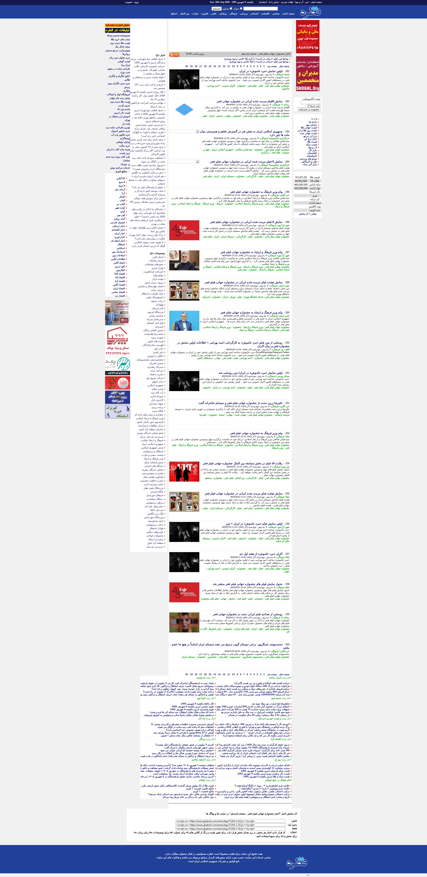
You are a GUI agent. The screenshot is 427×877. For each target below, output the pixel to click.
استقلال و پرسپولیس (153, 451)
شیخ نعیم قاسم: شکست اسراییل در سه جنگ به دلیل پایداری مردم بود (255, 712)
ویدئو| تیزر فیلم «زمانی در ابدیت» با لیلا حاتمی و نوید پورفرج (258, 61)
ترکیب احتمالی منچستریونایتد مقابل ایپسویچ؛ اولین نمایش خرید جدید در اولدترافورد (249, 794)
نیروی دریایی (157, 290)
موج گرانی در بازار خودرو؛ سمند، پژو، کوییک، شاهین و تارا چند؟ (183, 688)
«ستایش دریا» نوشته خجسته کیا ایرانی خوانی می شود (187, 750)
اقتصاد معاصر (118, 292)
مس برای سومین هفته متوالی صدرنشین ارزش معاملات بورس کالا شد (147, 202)
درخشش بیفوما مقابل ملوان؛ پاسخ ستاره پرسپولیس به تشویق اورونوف (179, 715)
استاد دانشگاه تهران (253, 297)
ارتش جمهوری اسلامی (152, 447)
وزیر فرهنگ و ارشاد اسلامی (249, 203)
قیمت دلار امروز (122, 112)
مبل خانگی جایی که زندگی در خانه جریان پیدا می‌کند (188, 797)
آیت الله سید (157, 392)
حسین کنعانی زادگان (153, 330)
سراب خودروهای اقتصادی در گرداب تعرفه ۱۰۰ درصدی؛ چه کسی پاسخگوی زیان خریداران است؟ (242, 732)
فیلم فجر (252, 85)
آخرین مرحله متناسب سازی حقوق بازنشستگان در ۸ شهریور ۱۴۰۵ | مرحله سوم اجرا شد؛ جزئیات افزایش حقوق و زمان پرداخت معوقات (147, 776)
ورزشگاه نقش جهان (153, 488)
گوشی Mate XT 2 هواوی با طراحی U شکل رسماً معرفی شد (183, 732)
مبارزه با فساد (156, 374)
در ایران (217, 387)
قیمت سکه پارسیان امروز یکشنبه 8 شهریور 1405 (265, 770)
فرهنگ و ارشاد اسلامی (189, 203)
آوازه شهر (120, 207)
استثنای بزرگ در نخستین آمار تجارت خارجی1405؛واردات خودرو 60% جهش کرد (250, 706)
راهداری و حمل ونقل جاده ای (149, 414)
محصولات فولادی (155, 535)
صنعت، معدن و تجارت (152, 455)
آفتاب (122, 200)
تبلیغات (201, 780)
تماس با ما (274, 2)
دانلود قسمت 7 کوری (203, 791)
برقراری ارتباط (155, 539)
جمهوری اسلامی (155, 385)
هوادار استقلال (156, 528)
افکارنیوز (120, 270)
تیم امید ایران (156, 370)
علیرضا (203, 414)
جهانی (228, 116)
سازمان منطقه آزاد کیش (151, 429)
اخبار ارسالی (118, 226)
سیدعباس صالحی (244, 149)
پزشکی (223, 13)
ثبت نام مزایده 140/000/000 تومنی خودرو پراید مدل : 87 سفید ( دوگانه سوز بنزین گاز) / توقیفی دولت (239, 694)
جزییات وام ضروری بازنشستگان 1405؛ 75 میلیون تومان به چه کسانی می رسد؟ (250, 747)
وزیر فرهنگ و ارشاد (253, 266)
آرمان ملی (120, 189)
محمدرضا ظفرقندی (153, 334)
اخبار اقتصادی (118, 229)
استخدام (263, 2)
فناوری (204, 13)
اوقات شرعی (287, 2)
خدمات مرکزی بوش (120, 167)
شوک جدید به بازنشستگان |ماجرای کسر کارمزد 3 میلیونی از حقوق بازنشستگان (175, 683)
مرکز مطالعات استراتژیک (150, 425)
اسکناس (121, 248)
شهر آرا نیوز (283, 225)
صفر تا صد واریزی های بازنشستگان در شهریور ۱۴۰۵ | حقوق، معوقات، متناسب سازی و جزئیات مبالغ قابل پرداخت (158, 770)
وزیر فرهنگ (208, 203)
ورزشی (244, 13)
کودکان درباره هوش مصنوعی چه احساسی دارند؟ (190, 729)
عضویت (128, 2)
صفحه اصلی (316, 2)
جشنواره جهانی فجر (279, 116)
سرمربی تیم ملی (154, 546)
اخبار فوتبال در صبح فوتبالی (278, 780)
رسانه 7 (285, 104)
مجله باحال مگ (122, 46)
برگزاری (265, 152)
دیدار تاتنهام (157, 381)
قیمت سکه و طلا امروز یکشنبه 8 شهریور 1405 (266, 776)
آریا (123, 193)
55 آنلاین (120, 178)
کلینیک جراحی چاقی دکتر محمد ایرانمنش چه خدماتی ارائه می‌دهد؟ (181, 794)
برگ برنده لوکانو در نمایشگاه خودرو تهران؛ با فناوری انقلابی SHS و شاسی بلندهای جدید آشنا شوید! (241, 727)
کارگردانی (252, 176)
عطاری (126, 90)
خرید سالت (124, 145)
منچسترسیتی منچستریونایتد (150, 359)
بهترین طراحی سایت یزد (118, 127)
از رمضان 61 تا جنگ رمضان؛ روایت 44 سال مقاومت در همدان (259, 715)
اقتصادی (265, 13)
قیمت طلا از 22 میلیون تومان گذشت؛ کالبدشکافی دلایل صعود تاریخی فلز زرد (176, 785)
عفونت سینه (157, 337)
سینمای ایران (227, 176)
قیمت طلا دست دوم (120, 43)
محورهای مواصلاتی (154, 264)
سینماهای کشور (204, 358)
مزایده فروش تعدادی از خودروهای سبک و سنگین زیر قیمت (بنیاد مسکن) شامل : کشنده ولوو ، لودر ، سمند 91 (236, 688)
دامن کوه (158, 348)
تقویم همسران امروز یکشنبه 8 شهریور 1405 (192, 709)
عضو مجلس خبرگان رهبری (150, 433)
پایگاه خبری (157, 411)
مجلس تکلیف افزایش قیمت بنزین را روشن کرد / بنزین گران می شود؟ (255, 756)
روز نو (278, 759)
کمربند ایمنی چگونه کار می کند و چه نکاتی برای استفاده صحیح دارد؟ (256, 735)
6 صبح (122, 182)
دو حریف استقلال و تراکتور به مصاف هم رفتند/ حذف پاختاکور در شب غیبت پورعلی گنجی (170, 756)
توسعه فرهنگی (282, 414)
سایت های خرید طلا (120, 39)
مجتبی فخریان (156, 363)
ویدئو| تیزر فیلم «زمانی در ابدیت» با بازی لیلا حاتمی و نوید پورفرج (256, 58)
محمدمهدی (235, 656)
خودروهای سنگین (154, 532)
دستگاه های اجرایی (154, 466)
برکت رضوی (157, 301)
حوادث (195, 13)
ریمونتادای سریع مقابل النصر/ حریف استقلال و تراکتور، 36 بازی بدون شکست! (175, 686)
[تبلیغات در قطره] (117, 32)
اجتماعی (254, 13)
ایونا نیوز (201, 698)
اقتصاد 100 (119, 273)
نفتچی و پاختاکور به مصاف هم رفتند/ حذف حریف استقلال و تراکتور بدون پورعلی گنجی (171, 694)
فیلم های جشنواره (210, 598)
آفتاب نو (285, 349)
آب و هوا (299, 2)
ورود (136, 2)
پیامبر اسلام (157, 389)
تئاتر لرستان (157, 308)
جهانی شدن (240, 414)
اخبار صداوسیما (155, 521)
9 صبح (122, 185)
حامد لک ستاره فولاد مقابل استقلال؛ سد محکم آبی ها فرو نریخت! (182, 712)
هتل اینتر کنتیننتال (155, 323)
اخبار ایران (120, 233)
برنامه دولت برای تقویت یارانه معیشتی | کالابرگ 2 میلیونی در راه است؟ (178, 691)
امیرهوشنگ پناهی (154, 297)
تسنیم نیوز (276, 698)
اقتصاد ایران (119, 288)
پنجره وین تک (123, 109)
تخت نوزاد (125, 72)
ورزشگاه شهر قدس (153, 517)
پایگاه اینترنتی (156, 491)
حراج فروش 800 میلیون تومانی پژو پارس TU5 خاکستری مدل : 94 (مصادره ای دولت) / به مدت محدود (239, 691)
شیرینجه (159, 326)
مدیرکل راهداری (155, 367)
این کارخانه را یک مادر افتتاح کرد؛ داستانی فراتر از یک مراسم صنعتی (256, 753)
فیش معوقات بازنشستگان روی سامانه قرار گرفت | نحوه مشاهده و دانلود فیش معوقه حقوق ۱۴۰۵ (165, 768)
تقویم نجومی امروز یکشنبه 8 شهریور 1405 (193, 706)
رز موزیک (125, 164)
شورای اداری (156, 396)
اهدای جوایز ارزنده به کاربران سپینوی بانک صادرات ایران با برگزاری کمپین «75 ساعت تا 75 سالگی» (240, 765)
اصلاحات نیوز (118, 255)
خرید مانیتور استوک (120, 131)
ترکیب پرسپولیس (154, 524)
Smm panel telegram (118, 35)
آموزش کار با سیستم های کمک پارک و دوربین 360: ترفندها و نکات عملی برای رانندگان (247, 724)
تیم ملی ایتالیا (156, 510)
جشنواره (241, 85)
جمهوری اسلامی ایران (222, 149)
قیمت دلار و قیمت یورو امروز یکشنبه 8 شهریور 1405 (263, 773)
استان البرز (157, 257)
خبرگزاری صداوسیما (279, 138)
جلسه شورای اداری (153, 484)
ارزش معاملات (156, 260)
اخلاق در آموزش (155, 356)
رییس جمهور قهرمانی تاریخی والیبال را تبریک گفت (189, 747)
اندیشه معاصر (198, 759)
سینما (222, 414)
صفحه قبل (283, 66)
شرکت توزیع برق (154, 378)
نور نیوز (285, 466)
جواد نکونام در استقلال (152, 293)
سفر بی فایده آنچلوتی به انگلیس (147, 172)
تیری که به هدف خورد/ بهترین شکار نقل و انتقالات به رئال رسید (183, 753)
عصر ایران (284, 285)
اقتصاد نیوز (119, 295)
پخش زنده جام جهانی (119, 98)
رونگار (202, 739)
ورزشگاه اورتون (155, 312)
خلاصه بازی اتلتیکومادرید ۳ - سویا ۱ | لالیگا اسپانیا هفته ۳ (262, 785)
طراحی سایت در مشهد (118, 68)
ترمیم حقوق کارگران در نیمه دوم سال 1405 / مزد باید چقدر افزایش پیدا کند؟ (252, 744)
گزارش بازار (157, 400)
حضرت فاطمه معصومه (151, 480)
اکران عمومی (228, 85)
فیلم (261, 85)
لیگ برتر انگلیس (155, 513)
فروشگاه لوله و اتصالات (118, 94)
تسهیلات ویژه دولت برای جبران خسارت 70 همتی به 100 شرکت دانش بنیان (253, 709)
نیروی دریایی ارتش (154, 282)
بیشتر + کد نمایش (307, 213)
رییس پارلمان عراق (153, 462)
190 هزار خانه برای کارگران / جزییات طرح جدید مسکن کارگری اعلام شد (254, 750)
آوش (122, 211)
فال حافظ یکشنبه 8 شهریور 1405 (197, 703)
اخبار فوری (119, 237)
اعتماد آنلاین (119, 262)
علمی (214, 13)
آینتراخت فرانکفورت (153, 271)
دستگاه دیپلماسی (155, 499)
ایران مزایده (275, 677)
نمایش (219, 116)
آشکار (122, 196)
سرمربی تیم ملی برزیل (151, 436)
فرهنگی (233, 13)
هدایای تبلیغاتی (123, 142)
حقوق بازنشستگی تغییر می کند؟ (147, 187)
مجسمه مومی (156, 315)
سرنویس (200, 677)
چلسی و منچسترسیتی (152, 473)
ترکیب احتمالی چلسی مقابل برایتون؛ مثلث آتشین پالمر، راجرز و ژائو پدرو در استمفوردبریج (245, 791)
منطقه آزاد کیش (155, 543)
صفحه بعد (272, 66)
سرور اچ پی (124, 105)
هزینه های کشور (155, 341)
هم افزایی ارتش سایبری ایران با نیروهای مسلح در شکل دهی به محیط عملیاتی (147, 180)
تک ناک (201, 718)
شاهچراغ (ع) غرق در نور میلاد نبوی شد (271, 703)
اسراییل (206, 297)
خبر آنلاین (284, 195)
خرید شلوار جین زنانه (119, 57)
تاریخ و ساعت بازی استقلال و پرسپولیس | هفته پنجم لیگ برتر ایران (257, 797)
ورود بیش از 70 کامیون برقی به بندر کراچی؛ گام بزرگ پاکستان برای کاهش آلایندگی (147, 151)
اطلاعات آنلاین (118, 259)
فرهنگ (219, 203)
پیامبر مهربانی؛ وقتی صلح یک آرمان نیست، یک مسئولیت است (183, 773)
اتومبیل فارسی (117, 222)
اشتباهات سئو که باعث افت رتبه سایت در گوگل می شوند (186, 727)
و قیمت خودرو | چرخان (269, 718)
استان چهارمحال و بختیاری (150, 286)
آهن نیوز (121, 215)
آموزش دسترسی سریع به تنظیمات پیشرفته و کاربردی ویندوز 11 (182, 724)
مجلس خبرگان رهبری (152, 469)
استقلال (121, 244)
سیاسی (276, 13)
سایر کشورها (215, 628)
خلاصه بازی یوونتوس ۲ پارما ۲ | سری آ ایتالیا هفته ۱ (264, 788)
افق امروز (120, 266)
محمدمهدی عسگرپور (253, 656)
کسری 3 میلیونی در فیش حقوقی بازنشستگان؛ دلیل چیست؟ (184, 744)
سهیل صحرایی (156, 403)
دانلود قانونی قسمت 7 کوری (200, 788)
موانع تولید (158, 275)
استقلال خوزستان (154, 495)
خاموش (285, 88)
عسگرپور (212, 656)
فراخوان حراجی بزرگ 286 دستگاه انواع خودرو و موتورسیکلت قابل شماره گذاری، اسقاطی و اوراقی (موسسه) (235, 686)
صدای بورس (283, 376)
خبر (307, 2)
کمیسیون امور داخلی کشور (150, 422)
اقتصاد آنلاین (119, 284)
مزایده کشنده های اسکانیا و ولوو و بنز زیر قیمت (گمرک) (262, 683)
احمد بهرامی (213, 85)
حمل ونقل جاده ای (154, 506)
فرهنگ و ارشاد (266, 269)
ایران (211, 116)
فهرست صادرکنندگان (153, 345)
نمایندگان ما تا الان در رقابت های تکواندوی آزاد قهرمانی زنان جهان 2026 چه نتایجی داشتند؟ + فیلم (148, 213)
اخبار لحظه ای (118, 240)
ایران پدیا (125, 65)
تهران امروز (157, 268)
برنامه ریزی (157, 407)
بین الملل (184, 13)
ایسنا (287, 74)
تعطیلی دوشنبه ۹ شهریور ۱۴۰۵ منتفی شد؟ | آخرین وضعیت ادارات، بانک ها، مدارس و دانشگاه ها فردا (164, 765)
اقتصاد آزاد (276, 739)
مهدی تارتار (157, 279)
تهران (232, 297)
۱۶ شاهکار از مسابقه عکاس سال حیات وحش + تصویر (187, 735)
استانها (174, 13)
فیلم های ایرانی (241, 628)
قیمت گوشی (124, 61)
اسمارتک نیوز (118, 251)
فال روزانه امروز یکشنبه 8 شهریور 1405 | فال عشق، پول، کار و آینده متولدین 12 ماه (147, 96)
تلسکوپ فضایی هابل (153, 477)
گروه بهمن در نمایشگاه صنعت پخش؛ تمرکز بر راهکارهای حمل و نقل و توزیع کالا (250, 729)
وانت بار (126, 123)
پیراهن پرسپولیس (154, 502)
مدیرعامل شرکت (154, 319)
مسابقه (208, 478)
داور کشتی (158, 352)
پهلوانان (159, 304)
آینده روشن (119, 218)
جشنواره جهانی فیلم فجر (277, 85)
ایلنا (287, 436)
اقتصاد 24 (120, 277)
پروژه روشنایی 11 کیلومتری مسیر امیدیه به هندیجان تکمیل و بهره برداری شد (252, 768)
